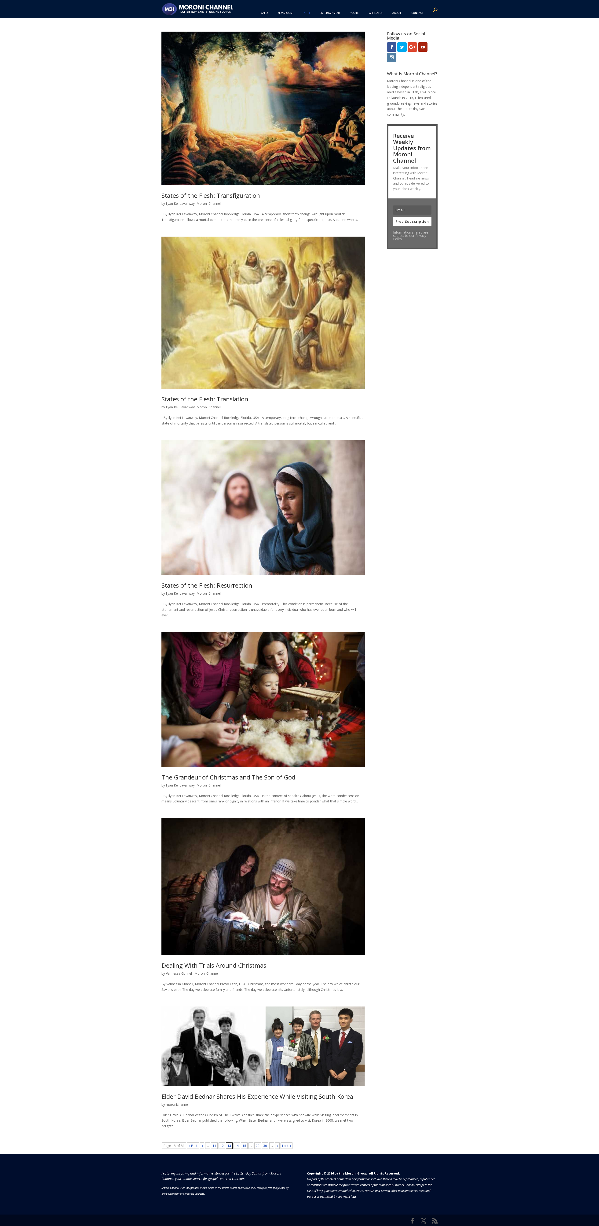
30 (265, 1145)
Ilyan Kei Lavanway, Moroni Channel (193, 203)
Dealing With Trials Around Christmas (213, 965)
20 (257, 1145)
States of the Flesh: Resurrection (206, 585)
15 (244, 1145)
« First (192, 1145)
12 (222, 1145)
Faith (306, 13)
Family (264, 13)
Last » (286, 1145)
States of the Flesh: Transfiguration (210, 195)
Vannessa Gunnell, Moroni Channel (192, 973)
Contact (417, 13)
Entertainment (330, 13)
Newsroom (285, 13)
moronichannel (177, 1104)
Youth (355, 13)
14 (237, 1145)
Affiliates (375, 13)
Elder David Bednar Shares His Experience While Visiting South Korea (257, 1096)
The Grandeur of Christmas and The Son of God (228, 777)
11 (214, 1145)
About (396, 13)
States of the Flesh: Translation (204, 399)
